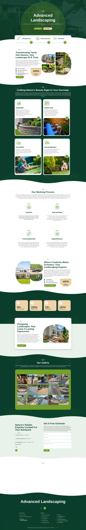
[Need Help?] (19, 518)
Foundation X (56, 527)
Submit (46, 450)
